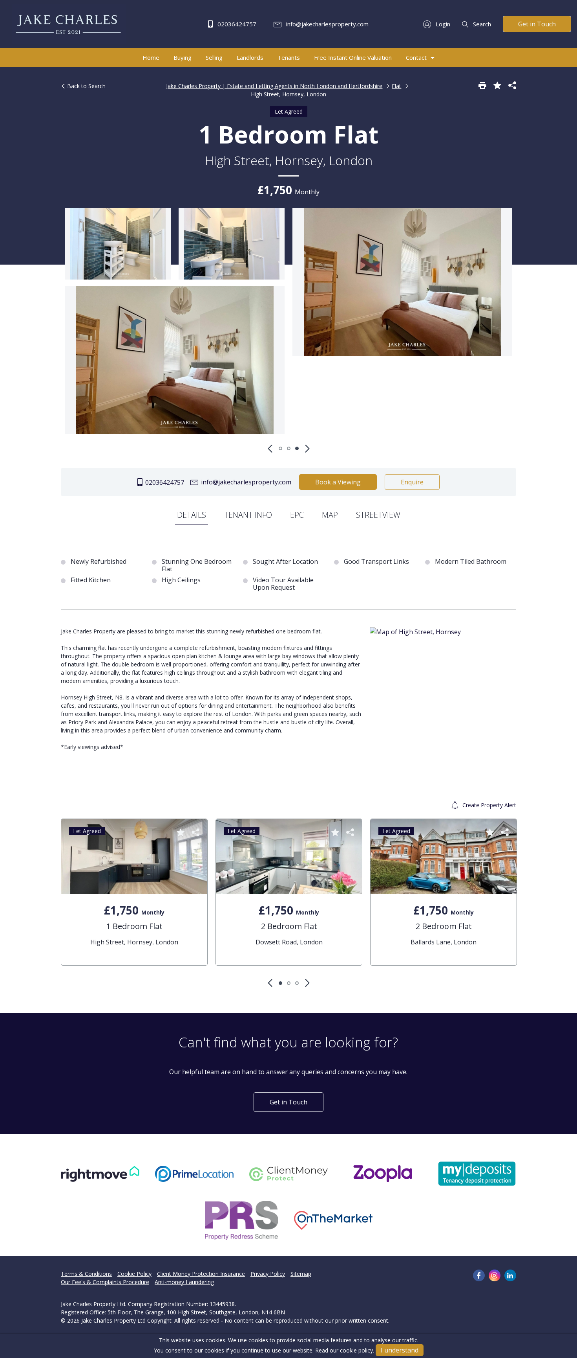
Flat (396, 86)
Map (330, 515)
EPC (297, 515)
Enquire (412, 482)
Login (442, 24)
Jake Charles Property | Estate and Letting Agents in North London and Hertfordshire (274, 86)
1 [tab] (280, 448)
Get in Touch (537, 24)
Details (191, 515)
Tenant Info (248, 515)
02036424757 (236, 24)
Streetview (378, 515)
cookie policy (356, 1350)
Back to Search (86, 86)
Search (481, 24)
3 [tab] (297, 448)
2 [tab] (288, 448)
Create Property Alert (488, 805)
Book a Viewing (338, 482)
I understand (399, 1350)
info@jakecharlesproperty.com (327, 24)
